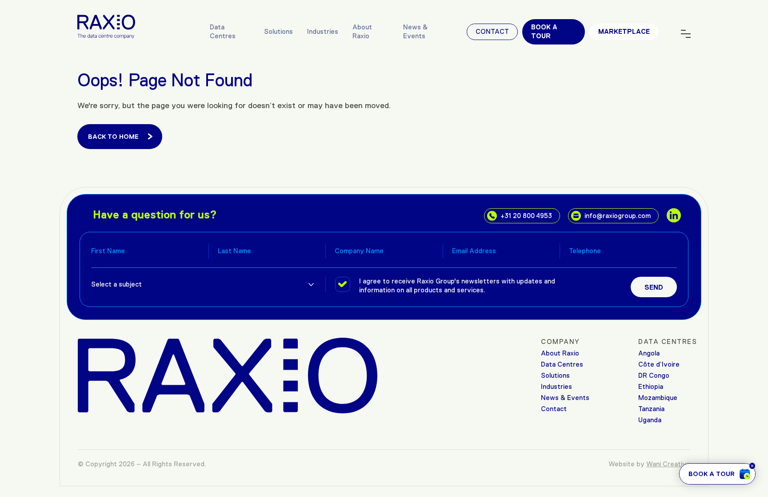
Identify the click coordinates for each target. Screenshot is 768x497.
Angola (649, 353)
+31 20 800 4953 (526, 215)
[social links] (674, 215)
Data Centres (223, 31)
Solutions (278, 31)
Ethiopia (650, 386)
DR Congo (653, 375)
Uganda (649, 420)
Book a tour (544, 31)
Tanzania (651, 408)
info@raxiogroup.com (617, 215)
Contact (492, 31)
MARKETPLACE (624, 31)
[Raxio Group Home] (106, 26)
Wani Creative (668, 464)
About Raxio (362, 31)
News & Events (415, 31)
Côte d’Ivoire (659, 364)
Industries (322, 31)
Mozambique (657, 397)
